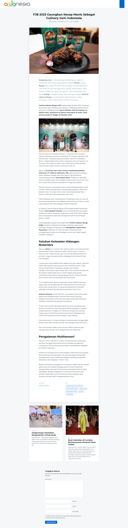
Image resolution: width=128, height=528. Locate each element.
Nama (74, 501)
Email (74, 506)
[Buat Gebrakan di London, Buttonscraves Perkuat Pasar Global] (82, 420)
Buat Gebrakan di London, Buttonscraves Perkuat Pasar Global (82, 442)
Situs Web (75, 511)
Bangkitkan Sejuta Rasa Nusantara (74, 385)
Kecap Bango (69, 394)
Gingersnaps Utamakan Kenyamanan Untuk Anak (44, 434)
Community (41, 385)
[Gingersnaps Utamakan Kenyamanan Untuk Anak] (45, 417)
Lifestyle (47, 385)
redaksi (54, 21)
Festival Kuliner (83, 388)
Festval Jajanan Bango (71, 391)
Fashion (70, 438)
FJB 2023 (81, 391)
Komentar (48, 479)
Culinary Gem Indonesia (71, 388)
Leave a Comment (74, 21)
